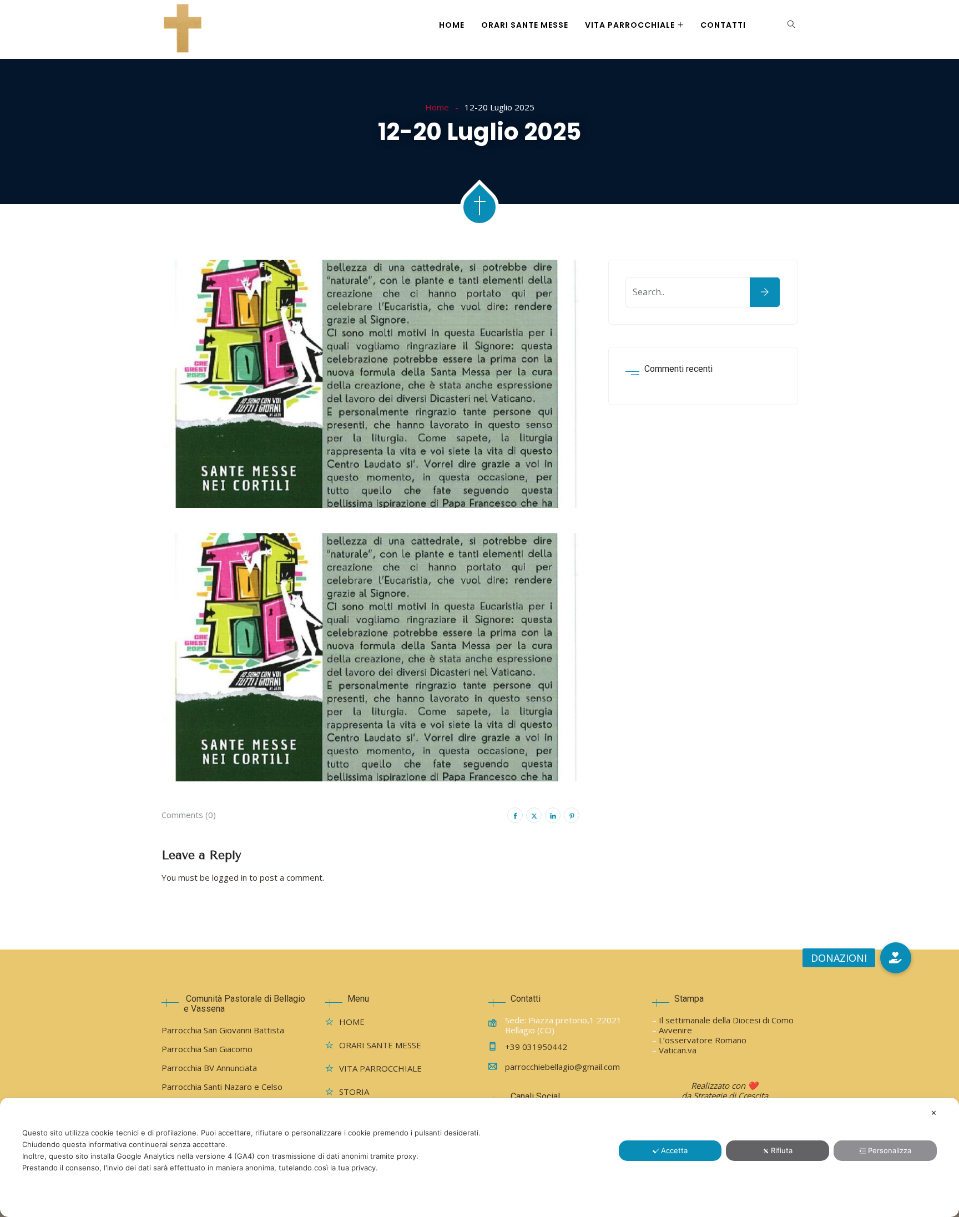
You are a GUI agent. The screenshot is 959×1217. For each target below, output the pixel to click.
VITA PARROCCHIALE (630, 25)
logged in (229, 877)
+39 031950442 (536, 1046)
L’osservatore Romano (702, 1040)
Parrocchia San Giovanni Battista (222, 1030)
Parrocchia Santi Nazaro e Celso (221, 1086)
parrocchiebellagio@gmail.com (562, 1066)
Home (437, 107)
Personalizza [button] (889, 1150)
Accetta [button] (674, 1150)
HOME (452, 25)
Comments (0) (188, 814)
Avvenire (675, 1030)
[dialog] (479, 1157)
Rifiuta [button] (782, 1150)
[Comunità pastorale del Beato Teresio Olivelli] (182, 29)
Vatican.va (677, 1050)
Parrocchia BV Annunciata (209, 1067)
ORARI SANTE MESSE (524, 25)
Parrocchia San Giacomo (207, 1048)
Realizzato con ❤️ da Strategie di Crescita (725, 1090)
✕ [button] (934, 1112)
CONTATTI (723, 25)
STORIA (354, 1091)
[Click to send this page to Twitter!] (534, 815)
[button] (895, 957)
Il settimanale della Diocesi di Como (726, 1020)
